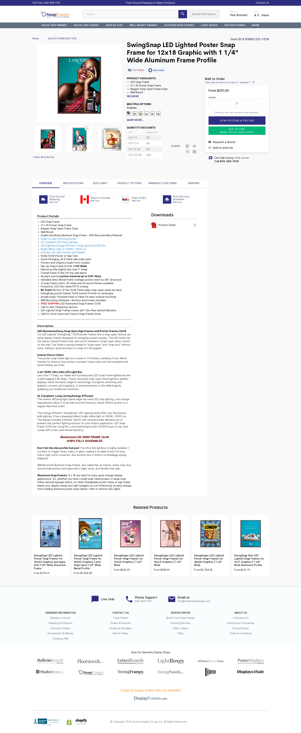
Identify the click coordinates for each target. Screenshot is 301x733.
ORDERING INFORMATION (60, 612)
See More (133, 96)
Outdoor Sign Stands (179, 25)
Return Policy (120, 633)
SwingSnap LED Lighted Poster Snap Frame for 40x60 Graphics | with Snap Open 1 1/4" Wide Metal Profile (88, 562)
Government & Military (60, 633)
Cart (256, 11)
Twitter (244, 722)
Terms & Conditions (240, 633)
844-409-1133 (52, 2)
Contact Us (262, 2)
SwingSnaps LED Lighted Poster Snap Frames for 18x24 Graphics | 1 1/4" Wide (169, 560)
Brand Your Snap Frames (180, 617)
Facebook (236, 722)
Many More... (135, 120)
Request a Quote (60, 617)
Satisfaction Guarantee (240, 623)
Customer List (241, 617)
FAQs (181, 633)
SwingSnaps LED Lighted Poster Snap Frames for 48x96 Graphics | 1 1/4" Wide (209, 560)
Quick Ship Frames (54, 25)
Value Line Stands (86, 25)
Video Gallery (180, 628)
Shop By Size (114, 25)
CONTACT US (120, 612)
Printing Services (180, 623)
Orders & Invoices (120, 623)
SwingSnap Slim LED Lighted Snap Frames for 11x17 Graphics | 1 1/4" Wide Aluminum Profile (249, 560)
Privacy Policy (241, 628)
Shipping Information (60, 623)
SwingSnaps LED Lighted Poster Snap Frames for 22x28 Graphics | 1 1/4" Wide (129, 560)
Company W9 (60, 638)
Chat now (240, 157)
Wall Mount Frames (143, 25)
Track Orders (120, 617)
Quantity (212, 97)
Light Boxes (209, 25)
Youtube (267, 722)
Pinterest (251, 722)
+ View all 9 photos (43, 157)
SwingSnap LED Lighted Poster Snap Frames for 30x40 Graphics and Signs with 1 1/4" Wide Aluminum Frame (50, 562)
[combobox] (135, 14)
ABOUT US (240, 612)
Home (35, 38)
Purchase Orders (60, 628)
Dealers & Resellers (120, 628)
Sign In (233, 11)
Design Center (180, 612)
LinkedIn (259, 722)
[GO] (182, 14)
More (255, 25)
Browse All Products (204, 14)
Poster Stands (235, 25)
